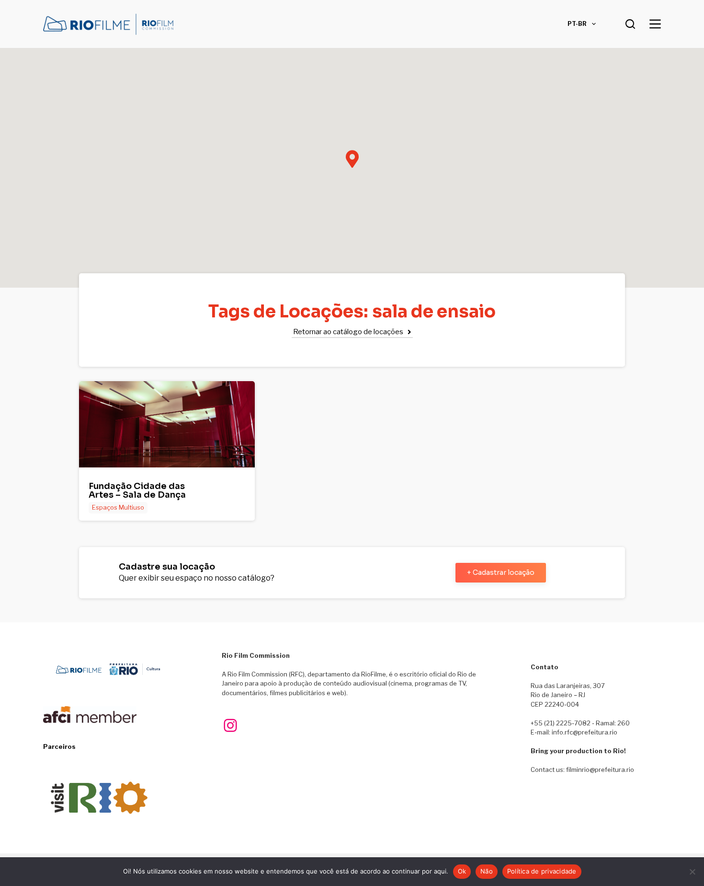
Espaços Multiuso (118, 507)
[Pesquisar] (630, 24)
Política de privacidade (542, 871)
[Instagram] (230, 725)
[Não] (692, 871)
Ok (462, 871)
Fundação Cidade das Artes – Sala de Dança (137, 490)
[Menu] (655, 24)
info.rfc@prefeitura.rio (584, 732)
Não (486, 871)
